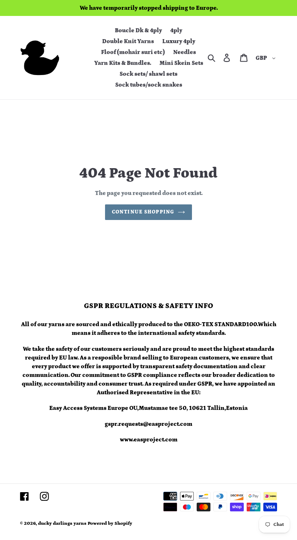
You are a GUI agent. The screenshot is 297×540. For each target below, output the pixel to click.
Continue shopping (143, 212)
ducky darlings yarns (62, 523)
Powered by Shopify (110, 523)
